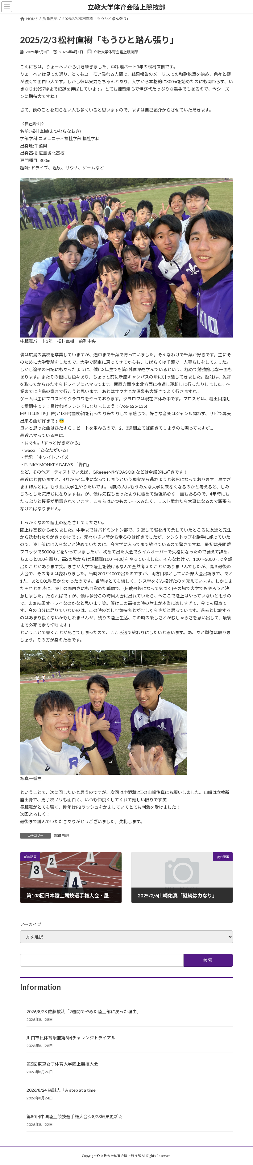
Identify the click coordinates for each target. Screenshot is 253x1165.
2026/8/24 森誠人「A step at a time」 (63, 1090)
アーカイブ (30, 924)
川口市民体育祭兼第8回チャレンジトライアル (71, 1037)
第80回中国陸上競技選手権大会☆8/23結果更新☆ (74, 1116)
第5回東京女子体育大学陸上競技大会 (62, 1063)
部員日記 (61, 835)
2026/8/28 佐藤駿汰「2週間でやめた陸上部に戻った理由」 (84, 1011)
